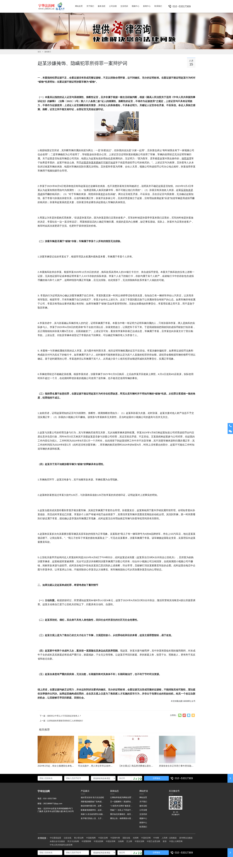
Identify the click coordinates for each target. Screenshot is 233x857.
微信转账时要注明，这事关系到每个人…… (93, 806)
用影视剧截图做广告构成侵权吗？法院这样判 (93, 802)
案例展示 (47, 52)
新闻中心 (143, 822)
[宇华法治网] (52, 6)
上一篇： (61, 721)
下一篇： (60, 716)
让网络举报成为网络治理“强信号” (122, 797)
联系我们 (143, 827)
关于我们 (143, 802)
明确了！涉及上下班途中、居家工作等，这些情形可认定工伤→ (122, 810)
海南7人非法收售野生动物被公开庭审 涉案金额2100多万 (93, 814)
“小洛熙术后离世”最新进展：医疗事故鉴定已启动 (122, 806)
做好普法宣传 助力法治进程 (92, 797)
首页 (39, 52)
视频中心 (143, 818)
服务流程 (143, 806)
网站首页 (143, 797)
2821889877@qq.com (52, 803)
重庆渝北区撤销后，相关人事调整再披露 (122, 814)
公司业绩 (143, 810)
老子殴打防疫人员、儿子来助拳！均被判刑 (93, 818)
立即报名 (156, 778)
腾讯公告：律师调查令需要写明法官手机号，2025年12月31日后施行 (122, 818)
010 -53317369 (184, 778)
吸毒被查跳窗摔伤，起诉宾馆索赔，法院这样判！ (93, 810)
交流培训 (143, 814)
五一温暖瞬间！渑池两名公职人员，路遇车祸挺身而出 (122, 802)
